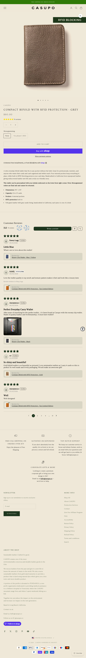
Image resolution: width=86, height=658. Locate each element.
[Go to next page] (57, 415)
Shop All (67, 498)
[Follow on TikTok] (34, 631)
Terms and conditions (71, 538)
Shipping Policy (69, 531)
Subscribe (12, 513)
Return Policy (68, 523)
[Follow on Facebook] (5, 631)
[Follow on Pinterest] (22, 631)
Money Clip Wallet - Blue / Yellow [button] (24, 257)
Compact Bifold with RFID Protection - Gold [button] (27, 375)
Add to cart (43, 144)
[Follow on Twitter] (10, 631)
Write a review (52, 229)
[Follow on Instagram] (16, 631)
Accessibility (68, 520)
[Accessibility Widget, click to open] (82, 329)
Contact (67, 509)
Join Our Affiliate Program (73, 512)
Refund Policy (69, 535)
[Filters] (74, 229)
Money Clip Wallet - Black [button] (21, 342)
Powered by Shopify (49, 642)
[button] (9, 119)
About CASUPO (69, 501)
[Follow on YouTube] (28, 631)
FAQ (65, 516)
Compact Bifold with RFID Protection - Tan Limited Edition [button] (32, 289)
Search (66, 542)
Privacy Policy (69, 527)
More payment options (43, 156)
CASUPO (7, 105)
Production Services (71, 505)
